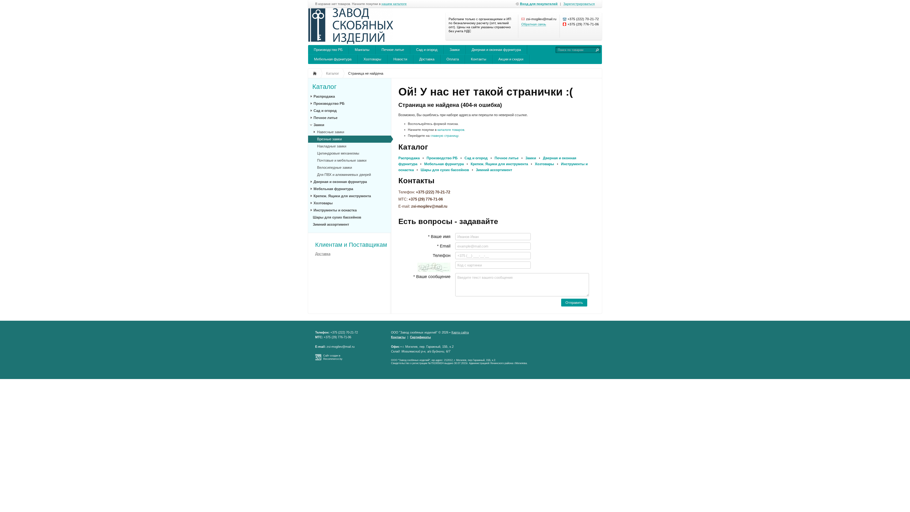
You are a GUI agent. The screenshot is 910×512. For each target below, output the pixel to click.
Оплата (452, 59)
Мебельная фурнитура (332, 59)
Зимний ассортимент (331, 224)
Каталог (324, 86)
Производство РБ (328, 50)
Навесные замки (330, 132)
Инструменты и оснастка (335, 210)
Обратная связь (533, 24)
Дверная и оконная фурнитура (496, 50)
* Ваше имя (439, 236)
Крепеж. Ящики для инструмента (342, 196)
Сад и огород (426, 50)
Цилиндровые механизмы (338, 153)
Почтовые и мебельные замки (341, 160)
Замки (455, 50)
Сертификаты (420, 337)
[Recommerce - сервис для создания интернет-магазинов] (318, 359)
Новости (400, 59)
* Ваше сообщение (431, 276)
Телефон (441, 255)
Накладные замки (331, 146)
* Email (443, 246)
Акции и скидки (510, 59)
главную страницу (444, 135)
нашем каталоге (394, 4)
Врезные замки (329, 139)
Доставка (426, 59)
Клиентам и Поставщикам (351, 244)
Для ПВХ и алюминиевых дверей (344, 175)
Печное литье (393, 50)
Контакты (478, 59)
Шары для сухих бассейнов (337, 217)
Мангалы (362, 50)
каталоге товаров (450, 130)
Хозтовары (372, 59)
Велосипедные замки (334, 167)
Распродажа (324, 96)
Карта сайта (460, 332)
